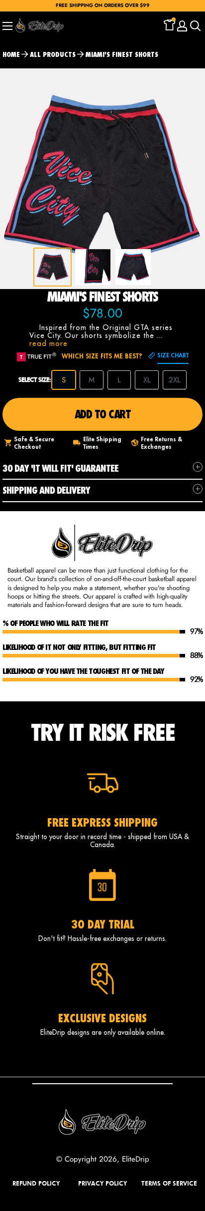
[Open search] (195, 25)
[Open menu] (7, 26)
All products (53, 54)
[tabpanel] (52, 267)
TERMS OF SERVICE (169, 1183)
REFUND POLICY (36, 1183)
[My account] (182, 25)
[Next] (190, 179)
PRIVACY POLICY (102, 1183)
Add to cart (103, 414)
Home (11, 54)
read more (48, 343)
